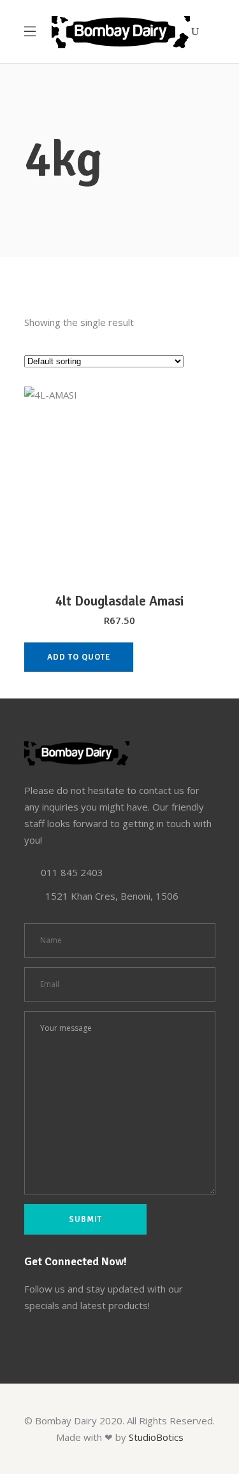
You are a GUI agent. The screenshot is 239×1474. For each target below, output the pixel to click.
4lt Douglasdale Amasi (119, 601)
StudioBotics (156, 1437)
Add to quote (78, 657)
